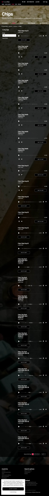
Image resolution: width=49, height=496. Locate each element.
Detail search (27, 472)
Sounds (13, 4)
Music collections (28, 470)
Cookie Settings (13, 491)
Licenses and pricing (6, 472)
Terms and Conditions (26, 490)
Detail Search (8, 4)
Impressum (4, 477)
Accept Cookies (13, 488)
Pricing (19, 4)
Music (3, 4)
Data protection (5, 476)
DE (44, 1)
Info (16, 4)
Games (15, 26)
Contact (3, 470)
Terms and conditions (6, 475)
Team (3, 473)
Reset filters (5, 38)
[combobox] (9, 35)
